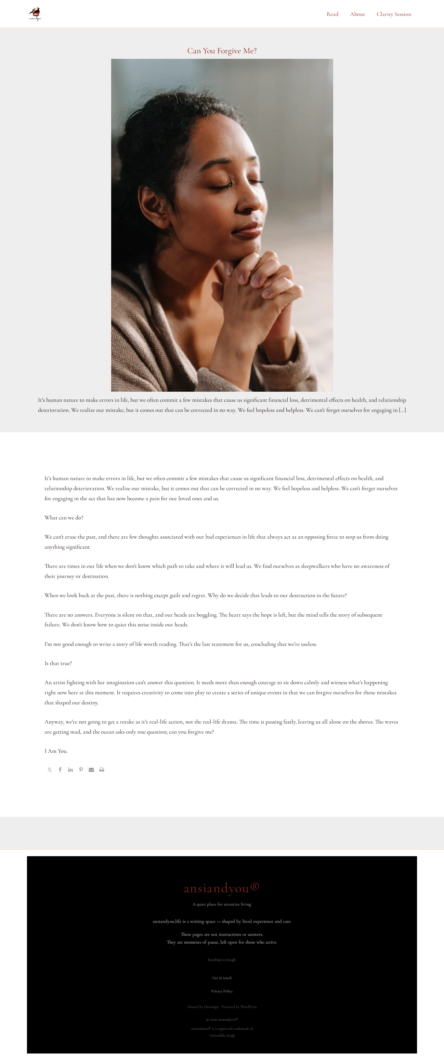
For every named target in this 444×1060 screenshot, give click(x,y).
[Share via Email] (91, 770)
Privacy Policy (222, 991)
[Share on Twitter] (50, 770)
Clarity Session (394, 14)
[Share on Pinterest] (81, 770)
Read (332, 14)
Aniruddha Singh (222, 1035)
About (357, 14)
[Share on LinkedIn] (70, 770)
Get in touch (222, 977)
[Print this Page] (102, 770)
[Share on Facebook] (60, 770)
